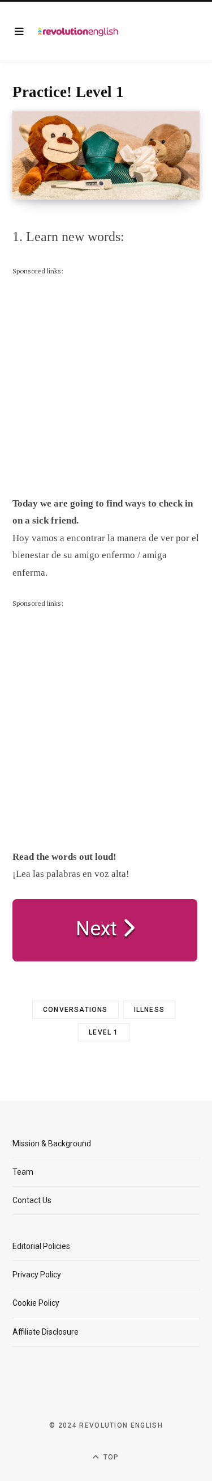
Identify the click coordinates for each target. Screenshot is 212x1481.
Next (99, 928)
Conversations (75, 1010)
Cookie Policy (35, 1302)
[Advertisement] (106, 383)
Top (110, 1457)
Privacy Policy (36, 1274)
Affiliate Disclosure (45, 1331)
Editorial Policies (41, 1246)
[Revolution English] (78, 32)
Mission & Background (51, 1143)
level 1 (103, 1032)
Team (22, 1171)
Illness (149, 1010)
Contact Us (31, 1200)
